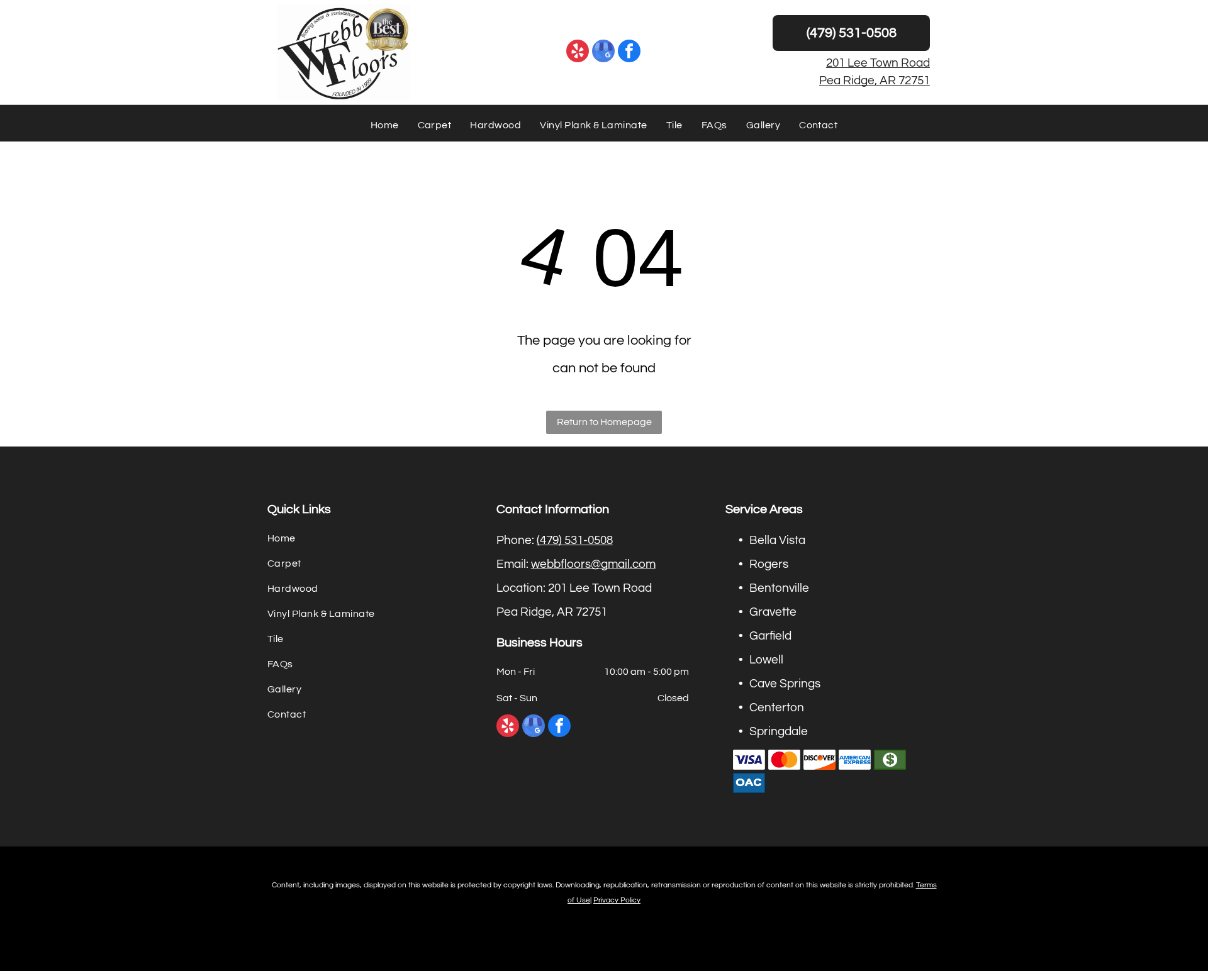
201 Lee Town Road (878, 63)
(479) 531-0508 (575, 540)
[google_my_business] (603, 52)
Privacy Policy (616, 900)
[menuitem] (384, 125)
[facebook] (629, 52)
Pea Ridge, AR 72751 (874, 80)
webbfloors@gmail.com (593, 564)
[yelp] (577, 52)
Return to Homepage (604, 422)
